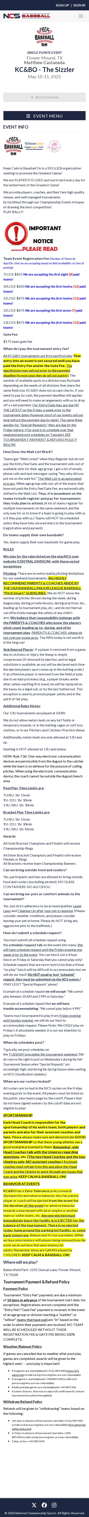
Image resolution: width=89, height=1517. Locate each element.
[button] (44, 115)
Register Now (46, 97)
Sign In (79, 5)
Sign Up (62, 5)
